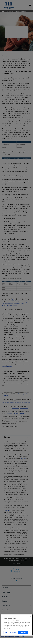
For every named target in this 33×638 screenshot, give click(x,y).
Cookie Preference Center (10, 632)
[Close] (30, 616)
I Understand (23, 632)
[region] (17, 625)
